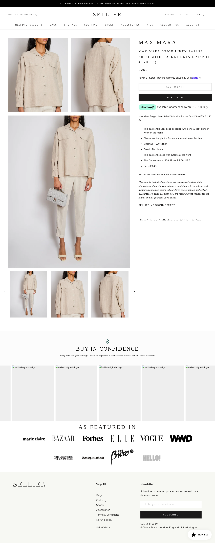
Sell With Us (103, 527)
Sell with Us (169, 25)
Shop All (70, 25)
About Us (193, 25)
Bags (53, 25)
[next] (134, 291)
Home (143, 220)
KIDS (150, 25)
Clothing (91, 25)
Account (170, 15)
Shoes (109, 25)
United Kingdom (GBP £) (22, 15)
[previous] (4, 291)
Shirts (152, 220)
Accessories (130, 25)
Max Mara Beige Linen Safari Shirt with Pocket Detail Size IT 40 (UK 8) (180, 220)
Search (184, 15)
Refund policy (104, 519)
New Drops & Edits (29, 25)
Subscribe (171, 515)
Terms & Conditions (107, 514)
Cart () (201, 14)
